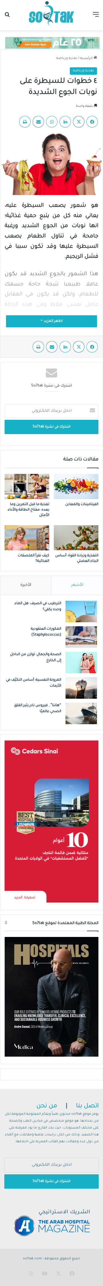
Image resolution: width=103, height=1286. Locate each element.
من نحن (46, 1106)
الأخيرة (25, 585)
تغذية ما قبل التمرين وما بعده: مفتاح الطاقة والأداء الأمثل (28, 510)
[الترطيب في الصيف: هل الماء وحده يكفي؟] (81, 611)
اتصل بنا (87, 1106)
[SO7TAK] (51, 15)
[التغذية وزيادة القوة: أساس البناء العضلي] (76, 537)
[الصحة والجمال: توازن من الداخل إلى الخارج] (81, 662)
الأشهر (77, 585)
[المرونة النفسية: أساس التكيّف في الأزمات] (81, 688)
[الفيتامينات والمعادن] (76, 486)
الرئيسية (87, 58)
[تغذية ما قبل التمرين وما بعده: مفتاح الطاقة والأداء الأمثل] (27, 486)
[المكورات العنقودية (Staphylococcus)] (81, 637)
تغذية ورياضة (66, 58)
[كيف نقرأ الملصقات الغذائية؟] (27, 537)
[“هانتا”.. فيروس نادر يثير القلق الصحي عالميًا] (81, 713)
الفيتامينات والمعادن (81, 505)
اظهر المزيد (53, 321)
